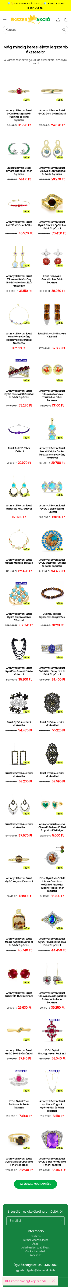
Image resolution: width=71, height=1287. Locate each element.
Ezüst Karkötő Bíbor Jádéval (19, 450)
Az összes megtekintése (35, 1184)
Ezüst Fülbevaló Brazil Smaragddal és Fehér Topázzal (19, 171)
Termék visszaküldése (35, 1239)
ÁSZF (35, 1243)
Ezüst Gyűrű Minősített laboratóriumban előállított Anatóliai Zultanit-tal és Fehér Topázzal (52, 884)
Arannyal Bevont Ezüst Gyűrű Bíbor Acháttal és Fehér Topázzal (52, 1162)
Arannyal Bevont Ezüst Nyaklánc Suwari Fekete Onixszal (19, 671)
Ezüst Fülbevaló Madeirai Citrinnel (52, 335)
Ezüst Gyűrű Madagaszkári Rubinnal (52, 1052)
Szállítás (36, 1236)
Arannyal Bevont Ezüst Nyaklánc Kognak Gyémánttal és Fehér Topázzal (52, 1106)
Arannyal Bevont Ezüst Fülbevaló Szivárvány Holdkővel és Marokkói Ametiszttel (19, 281)
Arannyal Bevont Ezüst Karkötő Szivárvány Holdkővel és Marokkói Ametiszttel (19, 338)
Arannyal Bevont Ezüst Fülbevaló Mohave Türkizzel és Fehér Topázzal (52, 395)
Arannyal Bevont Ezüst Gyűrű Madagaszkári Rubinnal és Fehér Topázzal (19, 115)
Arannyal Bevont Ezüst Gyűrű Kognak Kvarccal (19, 880)
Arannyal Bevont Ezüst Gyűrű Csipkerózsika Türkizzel (52, 509)
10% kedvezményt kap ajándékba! (27, 1281)
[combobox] (35, 30)
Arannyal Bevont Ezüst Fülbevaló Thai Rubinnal (19, 995)
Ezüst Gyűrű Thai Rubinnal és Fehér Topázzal (19, 1104)
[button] (5, 19)
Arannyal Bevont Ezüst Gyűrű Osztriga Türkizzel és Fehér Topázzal (52, 563)
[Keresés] (64, 30)
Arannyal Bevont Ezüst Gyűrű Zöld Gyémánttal (52, 112)
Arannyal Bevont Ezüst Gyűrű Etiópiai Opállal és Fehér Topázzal (52, 225)
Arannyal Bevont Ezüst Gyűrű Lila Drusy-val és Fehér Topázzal (52, 671)
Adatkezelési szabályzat (35, 1247)
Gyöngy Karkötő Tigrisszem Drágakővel (52, 615)
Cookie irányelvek (35, 1251)
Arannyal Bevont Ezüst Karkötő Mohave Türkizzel (19, 561)
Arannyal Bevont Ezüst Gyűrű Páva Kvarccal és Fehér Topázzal (52, 942)
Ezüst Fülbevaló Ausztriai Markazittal (19, 775)
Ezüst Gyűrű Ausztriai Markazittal (19, 724)
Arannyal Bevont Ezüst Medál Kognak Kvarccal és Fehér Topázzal (19, 942)
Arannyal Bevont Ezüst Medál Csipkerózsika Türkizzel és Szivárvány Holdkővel (52, 453)
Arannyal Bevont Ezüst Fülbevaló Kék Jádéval (19, 507)
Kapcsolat (35, 1255)
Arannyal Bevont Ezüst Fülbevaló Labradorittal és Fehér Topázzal (52, 171)
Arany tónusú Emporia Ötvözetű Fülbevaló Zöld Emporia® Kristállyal (52, 827)
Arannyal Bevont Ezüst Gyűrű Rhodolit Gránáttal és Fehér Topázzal (19, 394)
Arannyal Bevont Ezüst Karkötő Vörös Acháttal (19, 224)
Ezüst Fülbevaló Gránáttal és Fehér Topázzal (52, 279)
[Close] (53, 1280)
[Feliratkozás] (60, 1221)
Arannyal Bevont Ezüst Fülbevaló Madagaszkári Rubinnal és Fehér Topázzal (52, 998)
